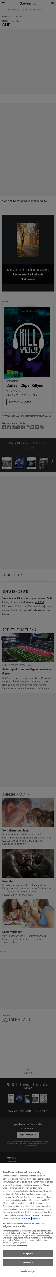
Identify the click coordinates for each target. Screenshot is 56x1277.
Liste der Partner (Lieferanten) (15, 1245)
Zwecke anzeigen (28, 1271)
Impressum (36, 1218)
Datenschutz (26, 1218)
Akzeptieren (28, 1253)
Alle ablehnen (28, 1262)
